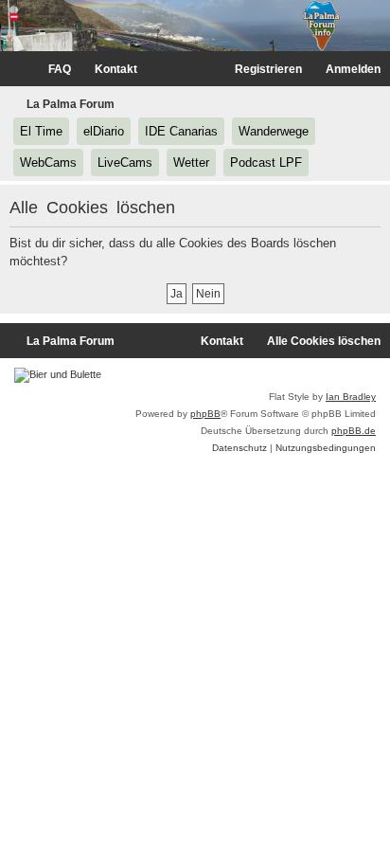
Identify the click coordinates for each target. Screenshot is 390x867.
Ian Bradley (351, 396)
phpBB (205, 413)
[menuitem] (51, 69)
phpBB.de (353, 430)
